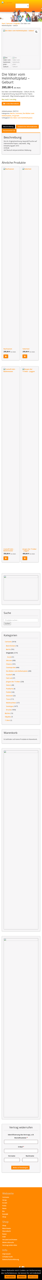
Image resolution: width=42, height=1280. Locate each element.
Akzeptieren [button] (10, 1277)
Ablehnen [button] (21, 1277)
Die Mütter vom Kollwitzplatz (17, 671)
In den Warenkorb (12, 103)
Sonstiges (9, 706)
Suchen (7, 623)
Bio (3, 1211)
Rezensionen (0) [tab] (9, 131)
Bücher (7, 713)
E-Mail (21, 1147)
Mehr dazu (33, 1277)
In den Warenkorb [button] (6, 356)
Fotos (4, 1206)
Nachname (30, 1156)
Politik (8, 692)
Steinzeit (9, 696)
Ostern (8, 685)
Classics (9, 664)
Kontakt (5, 1214)
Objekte (8, 717)
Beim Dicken (10, 646)
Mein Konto (6, 1228)
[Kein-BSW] (21, 587)
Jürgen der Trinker (13, 682)
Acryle (4, 1203)
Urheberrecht (7, 1257)
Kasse (4, 1234)
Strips (4, 1200)
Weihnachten (11, 703)
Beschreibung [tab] (8, 126)
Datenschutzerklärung (10, 1259)
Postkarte (9, 689)
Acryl (9, 657)
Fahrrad (9, 678)
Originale (17, 23)
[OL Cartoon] (7, 2)
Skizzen (9, 660)
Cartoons (9, 23)
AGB (3, 1237)
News (4, 1208)
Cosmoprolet (11, 667)
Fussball (9, 675)
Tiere (8, 699)
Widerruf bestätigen (20, 1167)
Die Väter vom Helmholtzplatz (21, 118)
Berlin (12, 113)
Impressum (6, 1254)
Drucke (8, 710)
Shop (4, 1217)
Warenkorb (6, 1231)
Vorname (12, 1156)
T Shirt (7, 720)
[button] (36, 32)
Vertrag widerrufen (9, 1245)
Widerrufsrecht (8, 1242)
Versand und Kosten (9, 1239)
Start (3, 23)
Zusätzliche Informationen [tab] (27, 126)
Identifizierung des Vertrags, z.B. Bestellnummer (21, 1136)
